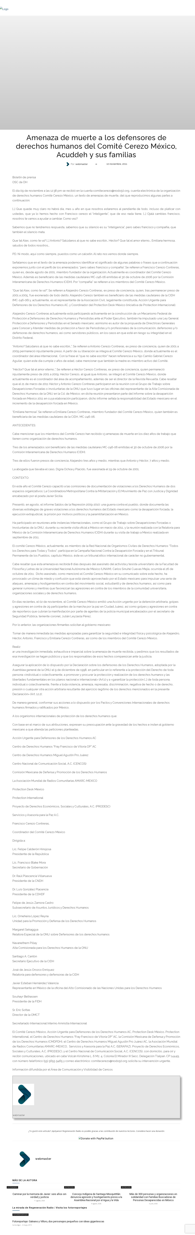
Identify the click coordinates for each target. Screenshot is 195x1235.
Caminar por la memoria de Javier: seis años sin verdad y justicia (39, 1196)
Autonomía (12, 1187)
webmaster (81, 164)
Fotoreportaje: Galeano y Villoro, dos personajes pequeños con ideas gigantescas (58, 1221)
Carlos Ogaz (16, 1225)
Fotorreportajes (20, 1215)
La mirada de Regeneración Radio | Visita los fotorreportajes (49, 1207)
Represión (96, 169)
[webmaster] (68, 164)
